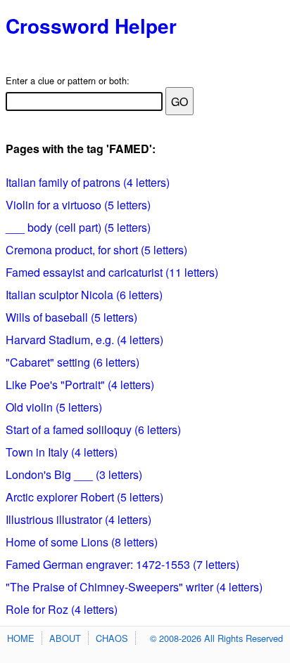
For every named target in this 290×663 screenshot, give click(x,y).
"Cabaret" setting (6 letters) (72, 362)
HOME (20, 638)
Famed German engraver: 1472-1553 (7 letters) (122, 564)
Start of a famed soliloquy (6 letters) (93, 429)
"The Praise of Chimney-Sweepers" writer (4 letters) (134, 587)
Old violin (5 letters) (54, 407)
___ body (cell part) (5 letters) (78, 227)
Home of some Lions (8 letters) (82, 542)
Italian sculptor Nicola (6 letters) (84, 295)
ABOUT (65, 638)
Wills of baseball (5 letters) (71, 317)
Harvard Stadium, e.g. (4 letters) (84, 340)
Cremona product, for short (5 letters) (96, 250)
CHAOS (112, 638)
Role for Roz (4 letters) (62, 609)
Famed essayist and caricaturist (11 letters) (112, 272)
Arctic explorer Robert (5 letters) (84, 497)
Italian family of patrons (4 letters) (88, 182)
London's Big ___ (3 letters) (74, 474)
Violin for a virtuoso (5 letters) (78, 205)
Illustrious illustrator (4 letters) (78, 519)
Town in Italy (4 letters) (62, 452)
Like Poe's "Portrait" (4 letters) (80, 384)
